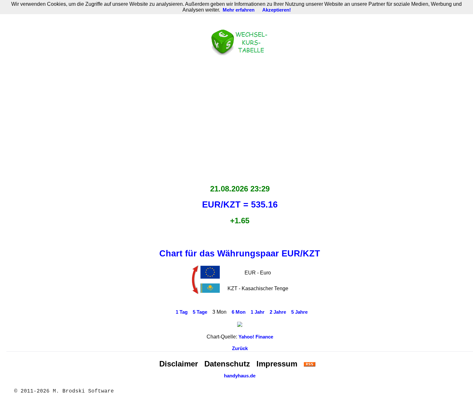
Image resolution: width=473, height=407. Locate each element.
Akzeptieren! (276, 10)
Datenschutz (227, 363)
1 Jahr (257, 312)
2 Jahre (278, 312)
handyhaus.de (239, 375)
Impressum (276, 363)
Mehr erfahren (239, 10)
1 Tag (182, 312)
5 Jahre (299, 312)
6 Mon (239, 312)
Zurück (240, 348)
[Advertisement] (240, 118)
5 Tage (200, 312)
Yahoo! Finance (255, 336)
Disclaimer (178, 363)
